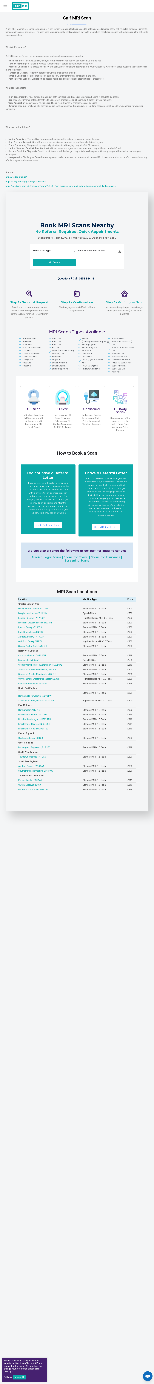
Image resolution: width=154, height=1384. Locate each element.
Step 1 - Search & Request (29, 302)
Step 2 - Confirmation (77, 302)
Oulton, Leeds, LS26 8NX (29, 785)
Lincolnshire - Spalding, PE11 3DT (34, 728)
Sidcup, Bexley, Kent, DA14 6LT (32, 646)
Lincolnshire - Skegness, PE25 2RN (34, 719)
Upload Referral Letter (106, 527)
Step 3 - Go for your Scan (124, 302)
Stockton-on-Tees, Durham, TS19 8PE (36, 700)
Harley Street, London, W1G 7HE (33, 608)
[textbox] (54, 251)
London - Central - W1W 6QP (31, 618)
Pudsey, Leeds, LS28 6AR (30, 780)
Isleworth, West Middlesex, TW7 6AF (35, 622)
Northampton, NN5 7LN (29, 710)
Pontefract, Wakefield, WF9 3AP (33, 789)
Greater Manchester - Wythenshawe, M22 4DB (40, 665)
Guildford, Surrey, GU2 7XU (30, 641)
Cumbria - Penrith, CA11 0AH (32, 655)
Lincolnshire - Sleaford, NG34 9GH (34, 724)
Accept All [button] (19, 1377)
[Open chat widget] (147, 1376)
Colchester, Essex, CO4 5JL (31, 738)
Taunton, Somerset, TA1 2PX (32, 757)
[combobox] (54, 251)
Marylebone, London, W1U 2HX (32, 613)
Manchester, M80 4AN (28, 660)
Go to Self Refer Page (48, 525)
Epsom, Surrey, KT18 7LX (30, 627)
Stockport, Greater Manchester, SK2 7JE (37, 669)
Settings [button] (8, 1377)
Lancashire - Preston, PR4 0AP (32, 683)
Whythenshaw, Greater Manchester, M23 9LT (39, 679)
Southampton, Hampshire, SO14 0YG (35, 771)
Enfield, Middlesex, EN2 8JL (31, 632)
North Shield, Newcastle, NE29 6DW (34, 696)
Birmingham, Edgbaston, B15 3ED (34, 747)
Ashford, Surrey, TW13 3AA (31, 637)
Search (56, 262)
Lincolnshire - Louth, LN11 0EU (32, 714)
